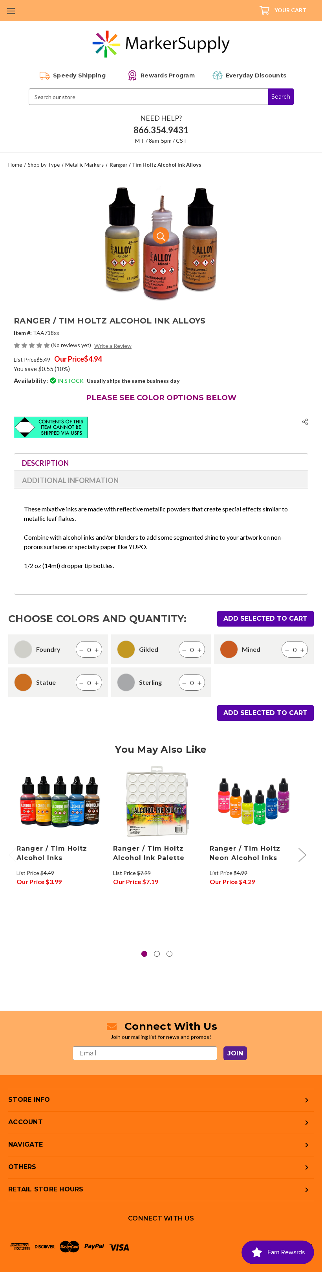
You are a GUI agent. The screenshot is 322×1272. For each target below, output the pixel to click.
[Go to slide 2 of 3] (157, 954)
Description (45, 463)
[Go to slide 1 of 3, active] (144, 954)
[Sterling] (126, 682)
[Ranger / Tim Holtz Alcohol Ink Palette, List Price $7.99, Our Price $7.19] (157, 801)
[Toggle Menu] (11, 11)
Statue (46, 682)
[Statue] (23, 682)
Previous (12, 854)
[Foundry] (23, 649)
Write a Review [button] (113, 345)
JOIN (235, 1053)
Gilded (148, 649)
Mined (251, 649)
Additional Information (70, 480)
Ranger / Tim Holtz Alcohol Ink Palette (149, 853)
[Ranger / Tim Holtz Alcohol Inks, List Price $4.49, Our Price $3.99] (61, 801)
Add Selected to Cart (265, 618)
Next (302, 854)
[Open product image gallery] (161, 235)
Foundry (48, 649)
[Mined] (229, 649)
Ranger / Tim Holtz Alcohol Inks (51, 853)
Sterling (150, 682)
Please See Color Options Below (161, 397)
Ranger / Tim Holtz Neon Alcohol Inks (245, 853)
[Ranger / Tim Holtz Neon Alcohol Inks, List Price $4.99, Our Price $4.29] (254, 801)
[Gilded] (126, 649)
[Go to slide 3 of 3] (169, 954)
